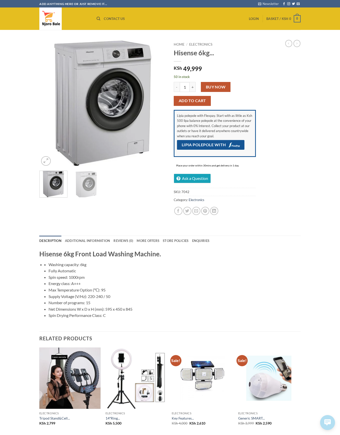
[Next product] (288, 43)
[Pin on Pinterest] (205, 211)
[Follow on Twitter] (293, 4)
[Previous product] (296, 43)
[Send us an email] (298, 4)
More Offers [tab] (148, 241)
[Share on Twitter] (187, 211)
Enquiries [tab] (200, 241)
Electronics (200, 44)
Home (179, 44)
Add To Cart (192, 100)
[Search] (98, 18)
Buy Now (216, 87)
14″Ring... (113, 418)
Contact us (114, 19)
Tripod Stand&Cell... (54, 418)
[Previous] (48, 103)
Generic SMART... (251, 418)
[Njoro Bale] (64, 18)
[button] (268, 3)
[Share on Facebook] (178, 211)
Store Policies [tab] (176, 241)
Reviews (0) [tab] (123, 241)
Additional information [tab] (87, 241)
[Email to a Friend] (196, 211)
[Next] (157, 103)
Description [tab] (50, 241)
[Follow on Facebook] (284, 4)
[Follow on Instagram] (288, 4)
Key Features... (183, 418)
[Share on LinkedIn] (214, 211)
